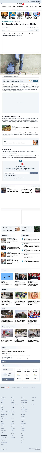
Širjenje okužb (26, 238)
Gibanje (5, 141)
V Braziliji (13, 126)
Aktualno (4, 347)
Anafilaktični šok (26, 260)
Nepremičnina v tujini (10, 259)
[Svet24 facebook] (1, 449)
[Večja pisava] (38, 30)
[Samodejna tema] (29, 1)
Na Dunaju (8, 188)
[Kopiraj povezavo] (9, 30)
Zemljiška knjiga (26, 243)
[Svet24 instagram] (6, 449)
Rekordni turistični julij (7, 353)
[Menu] (1, 4)
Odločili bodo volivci (31, 337)
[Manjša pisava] (35, 30)
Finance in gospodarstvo (8, 326)
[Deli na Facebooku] (7, 30)
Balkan (3, 308)
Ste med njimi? (9, 252)
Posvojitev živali (26, 254)
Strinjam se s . (10, 175)
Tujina (3, 270)
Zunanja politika (17, 281)
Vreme (4, 365)
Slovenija (4, 289)
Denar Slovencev (3, 337)
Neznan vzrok (3, 281)
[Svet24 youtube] (4, 449)
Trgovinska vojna (30, 281)
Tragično (25, 249)
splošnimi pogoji (12, 175)
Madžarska (16, 337)
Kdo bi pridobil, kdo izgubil (11, 238)
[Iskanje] (39, 3)
